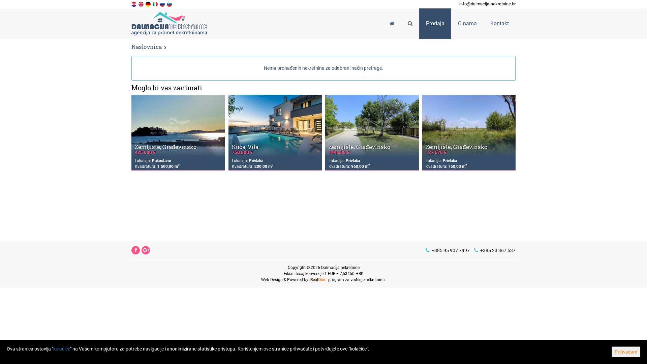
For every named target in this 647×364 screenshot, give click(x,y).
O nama (467, 23)
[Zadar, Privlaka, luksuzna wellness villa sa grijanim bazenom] (275, 126)
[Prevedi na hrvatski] (134, 3)
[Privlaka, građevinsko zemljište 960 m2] (372, 126)
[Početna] (392, 23)
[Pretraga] (410, 23)
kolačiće (61, 349)
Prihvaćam (626, 352)
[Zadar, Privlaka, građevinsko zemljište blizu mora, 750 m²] (469, 126)
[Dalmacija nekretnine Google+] (146, 250)
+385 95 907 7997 (450, 250)
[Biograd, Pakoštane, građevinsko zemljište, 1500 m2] (178, 126)
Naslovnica (146, 47)
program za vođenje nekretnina (356, 279)
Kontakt (499, 23)
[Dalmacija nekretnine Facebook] (135, 250)
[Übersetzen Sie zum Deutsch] (149, 3)
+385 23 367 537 (497, 250)
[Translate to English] (141, 3)
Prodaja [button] (435, 23)
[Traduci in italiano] (156, 3)
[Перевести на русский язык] (163, 3)
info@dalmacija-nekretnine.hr (487, 3)
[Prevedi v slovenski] (170, 3)
